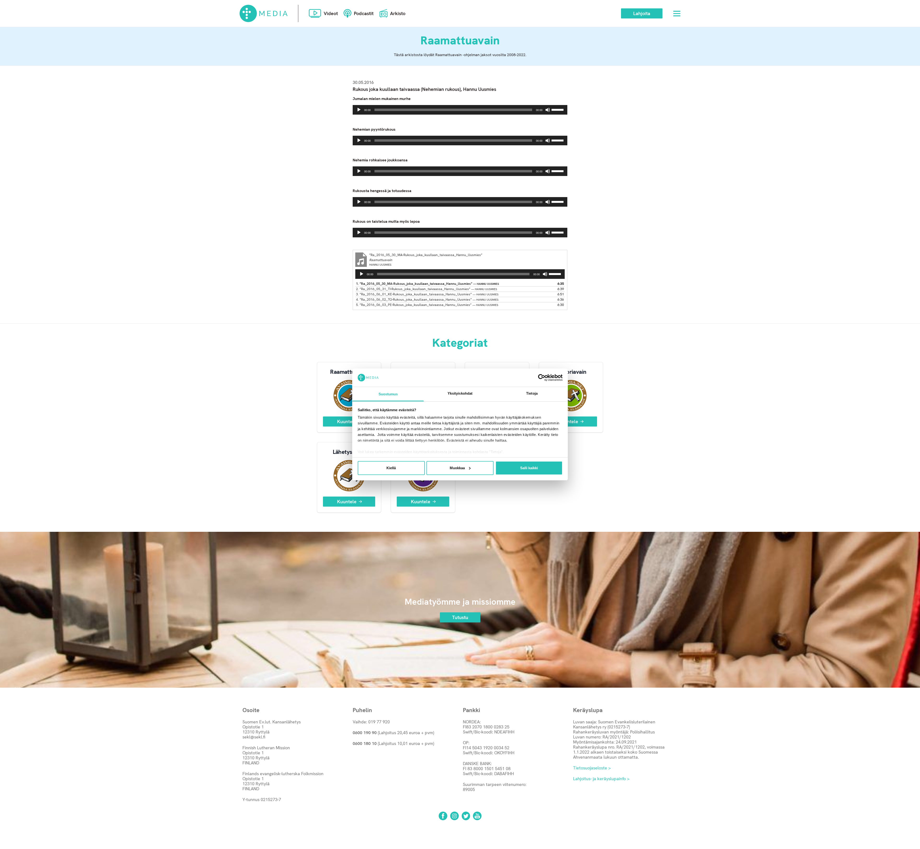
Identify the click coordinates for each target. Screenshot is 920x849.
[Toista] (358, 109)
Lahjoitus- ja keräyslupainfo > (601, 778)
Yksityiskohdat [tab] (460, 393)
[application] (460, 110)
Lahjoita (641, 13)
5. (427, 305)
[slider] (558, 109)
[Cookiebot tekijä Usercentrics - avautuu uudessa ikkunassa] (542, 377)
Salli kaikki (529, 468)
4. (427, 299)
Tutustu (460, 617)
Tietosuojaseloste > (592, 768)
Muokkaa (457, 468)
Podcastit (364, 13)
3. (427, 294)
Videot (331, 13)
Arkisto (397, 13)
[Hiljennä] (547, 109)
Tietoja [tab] (532, 393)
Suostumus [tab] (388, 394)
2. (426, 289)
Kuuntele (346, 421)
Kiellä (391, 468)
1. (427, 283)
